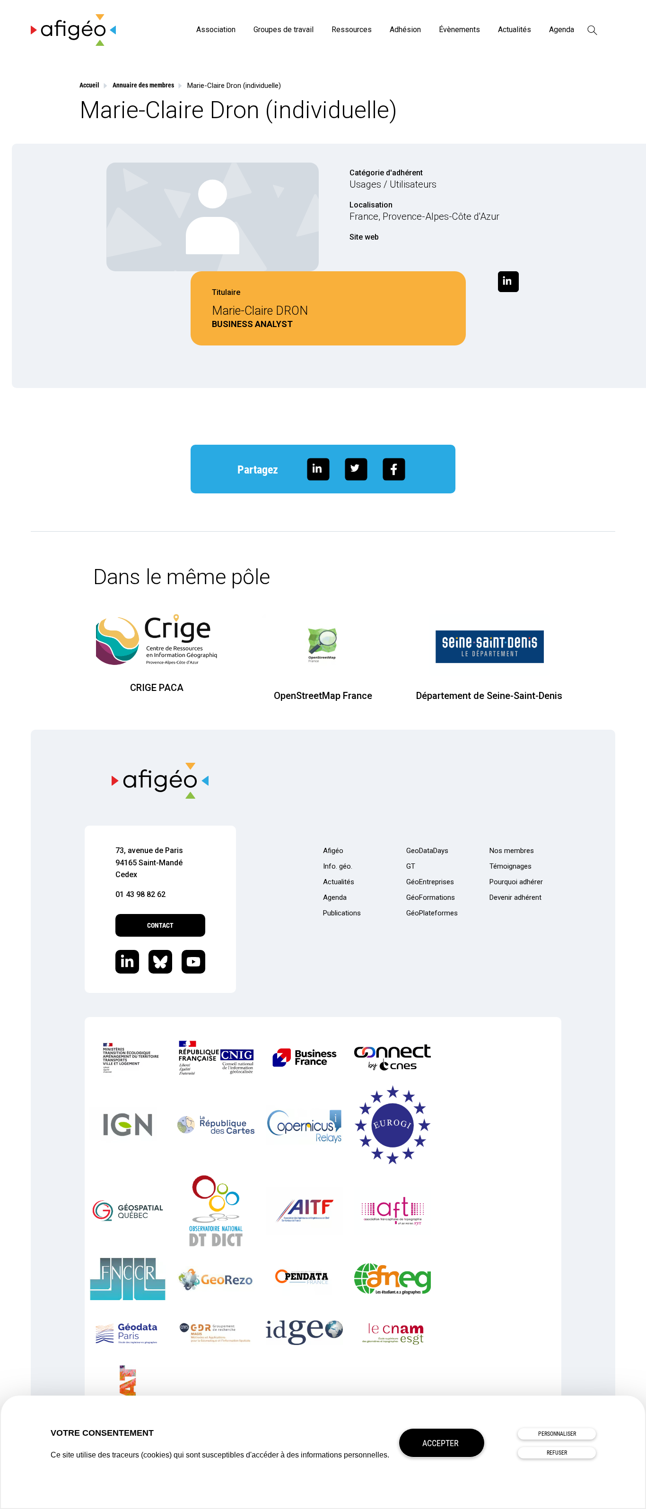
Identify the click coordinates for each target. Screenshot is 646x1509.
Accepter (440, 1443)
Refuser (557, 1452)
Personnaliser (557, 1434)
